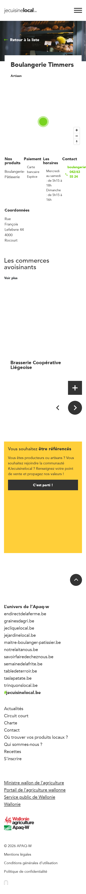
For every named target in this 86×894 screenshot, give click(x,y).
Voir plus (11, 278)
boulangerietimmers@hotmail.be (74, 167)
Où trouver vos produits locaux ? (36, 737)
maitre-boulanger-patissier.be (32, 642)
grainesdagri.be (19, 620)
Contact (12, 730)
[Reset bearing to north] (77, 142)
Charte (10, 722)
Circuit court (16, 715)
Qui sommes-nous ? (23, 744)
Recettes (12, 751)
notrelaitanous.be (21, 649)
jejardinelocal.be (20, 635)
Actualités (13, 708)
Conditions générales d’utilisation (31, 863)
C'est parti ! (43, 485)
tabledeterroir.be (20, 671)
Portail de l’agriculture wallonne (35, 789)
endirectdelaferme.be (25, 613)
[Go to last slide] (58, 408)
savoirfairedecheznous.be (28, 656)
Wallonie (12, 804)
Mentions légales (17, 854)
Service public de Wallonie (29, 797)
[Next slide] (75, 408)
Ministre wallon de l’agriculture (34, 782)
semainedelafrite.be (23, 663)
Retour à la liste (24, 40)
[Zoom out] (77, 136)
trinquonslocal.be (21, 685)
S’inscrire (13, 758)
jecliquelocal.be (19, 628)
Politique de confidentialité (25, 871)
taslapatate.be (18, 678)
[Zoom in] (77, 130)
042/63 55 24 (75, 174)
